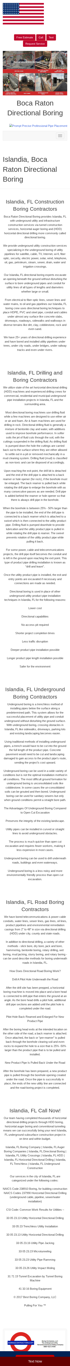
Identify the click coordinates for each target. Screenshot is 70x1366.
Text (51, 37)
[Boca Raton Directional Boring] (35, 1342)
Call (41, 37)
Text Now (35, 1361)
